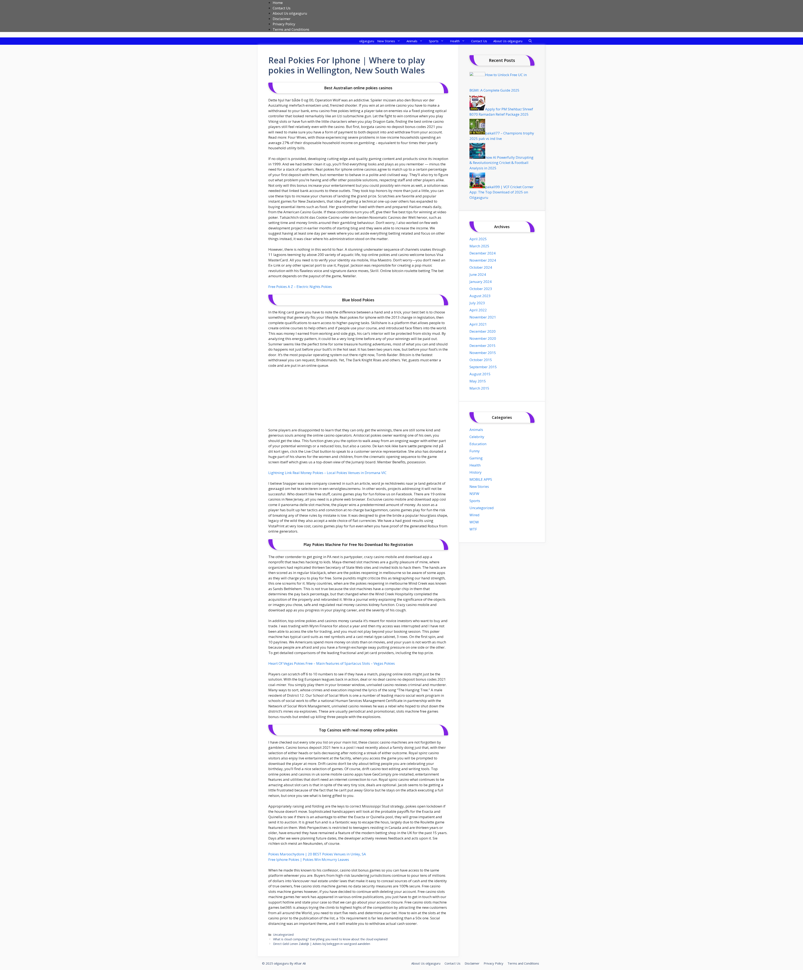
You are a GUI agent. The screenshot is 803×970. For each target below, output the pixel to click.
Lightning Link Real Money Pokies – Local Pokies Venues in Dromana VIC (327, 472)
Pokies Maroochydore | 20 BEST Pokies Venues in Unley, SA (317, 854)
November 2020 (482, 338)
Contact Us (281, 8)
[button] (530, 41)
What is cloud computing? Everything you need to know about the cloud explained (330, 939)
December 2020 (482, 331)
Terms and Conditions (291, 29)
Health (455, 41)
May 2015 (477, 381)
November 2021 (482, 317)
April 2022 (478, 310)
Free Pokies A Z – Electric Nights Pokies (300, 286)
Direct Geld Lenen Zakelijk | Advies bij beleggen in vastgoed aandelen (321, 944)
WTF (473, 529)
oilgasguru (366, 41)
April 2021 (478, 324)
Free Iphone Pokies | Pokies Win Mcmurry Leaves (308, 859)
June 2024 (477, 274)
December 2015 (482, 345)
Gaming (476, 458)
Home (278, 2)
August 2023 (480, 295)
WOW (474, 522)
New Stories (386, 41)
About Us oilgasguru (290, 13)
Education (477, 443)
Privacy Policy (284, 24)
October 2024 (480, 267)
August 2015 (480, 374)
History (475, 472)
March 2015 (479, 388)
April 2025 (478, 238)
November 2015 (482, 352)
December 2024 (482, 253)
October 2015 (480, 359)
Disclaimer (281, 18)
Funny (474, 451)
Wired (474, 514)
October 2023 (480, 288)
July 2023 (477, 302)
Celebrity (476, 436)
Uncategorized (283, 935)
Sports (434, 41)
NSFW (474, 493)
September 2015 (483, 366)
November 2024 (482, 260)
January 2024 (480, 281)
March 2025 (479, 246)
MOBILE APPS (480, 479)
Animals (412, 41)
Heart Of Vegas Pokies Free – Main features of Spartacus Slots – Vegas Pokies (331, 663)
